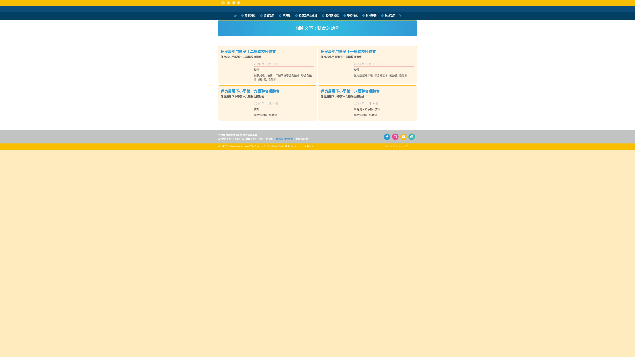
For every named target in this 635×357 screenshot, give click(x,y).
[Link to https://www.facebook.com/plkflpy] (223, 3)
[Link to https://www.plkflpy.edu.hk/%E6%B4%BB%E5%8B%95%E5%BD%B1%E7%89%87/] (403, 137)
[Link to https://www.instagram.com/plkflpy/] (228, 3)
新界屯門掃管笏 (284, 139)
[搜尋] (400, 16)
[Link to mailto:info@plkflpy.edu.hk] (238, 3)
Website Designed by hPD (396, 146)
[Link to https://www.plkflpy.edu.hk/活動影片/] (233, 3)
